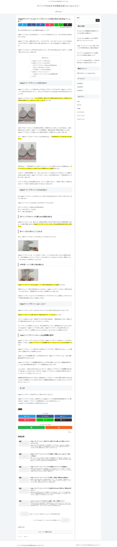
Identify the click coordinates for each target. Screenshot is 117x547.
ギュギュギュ (80, 112)
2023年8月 (80, 87)
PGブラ (79, 105)
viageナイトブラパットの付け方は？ (42, 60)
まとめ (34, 76)
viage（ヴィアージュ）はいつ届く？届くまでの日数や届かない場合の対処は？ (88, 47)
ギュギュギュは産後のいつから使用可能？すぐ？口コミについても (87, 39)
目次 (43, 57)
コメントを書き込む (45, 532)
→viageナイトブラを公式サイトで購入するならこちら (33, 403)
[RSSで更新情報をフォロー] (58, 427)
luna (78, 101)
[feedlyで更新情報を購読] (31, 427)
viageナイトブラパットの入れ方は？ (42, 63)
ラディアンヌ (80, 115)
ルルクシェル (80, 119)
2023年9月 (80, 83)
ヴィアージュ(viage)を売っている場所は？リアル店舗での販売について (87, 54)
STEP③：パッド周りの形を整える (42, 69)
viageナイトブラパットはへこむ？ (41, 71)
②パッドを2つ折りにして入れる (42, 67)
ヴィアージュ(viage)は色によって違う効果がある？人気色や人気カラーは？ (88, 61)
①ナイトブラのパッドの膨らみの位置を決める (45, 65)
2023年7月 (80, 90)
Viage (21, 409)
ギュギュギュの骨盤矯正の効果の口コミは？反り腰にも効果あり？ (88, 32)
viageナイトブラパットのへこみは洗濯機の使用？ (46, 74)
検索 (78, 17)
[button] (67, 24)
